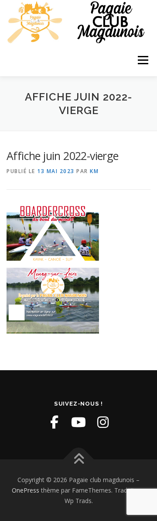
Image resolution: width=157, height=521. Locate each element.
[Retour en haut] (78, 459)
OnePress (25, 490)
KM (94, 171)
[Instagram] (102, 422)
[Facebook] (54, 422)
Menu (142, 60)
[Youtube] (78, 422)
